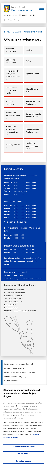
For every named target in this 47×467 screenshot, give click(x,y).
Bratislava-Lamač (22, 9)
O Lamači (17, 32)
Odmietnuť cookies (23, 461)
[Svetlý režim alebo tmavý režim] (14, 20)
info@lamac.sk (16, 296)
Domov (7, 32)
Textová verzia (12, 15)
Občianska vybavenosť (33, 32)
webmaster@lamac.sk (24, 364)
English (32, 15)
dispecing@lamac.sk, (21, 372)
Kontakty (25, 15)
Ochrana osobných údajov (14, 377)
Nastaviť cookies (23, 454)
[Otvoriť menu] (42, 8)
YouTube (11, 20)
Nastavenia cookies (11, 381)
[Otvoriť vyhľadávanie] (18, 20)
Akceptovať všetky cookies (23, 446)
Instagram (8, 20)
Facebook (5, 20)
